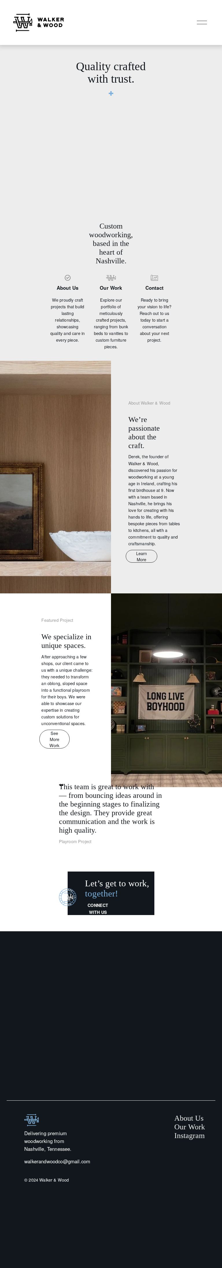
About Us (189, 1118)
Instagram (189, 1135)
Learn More (141, 556)
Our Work (189, 1127)
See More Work (54, 739)
